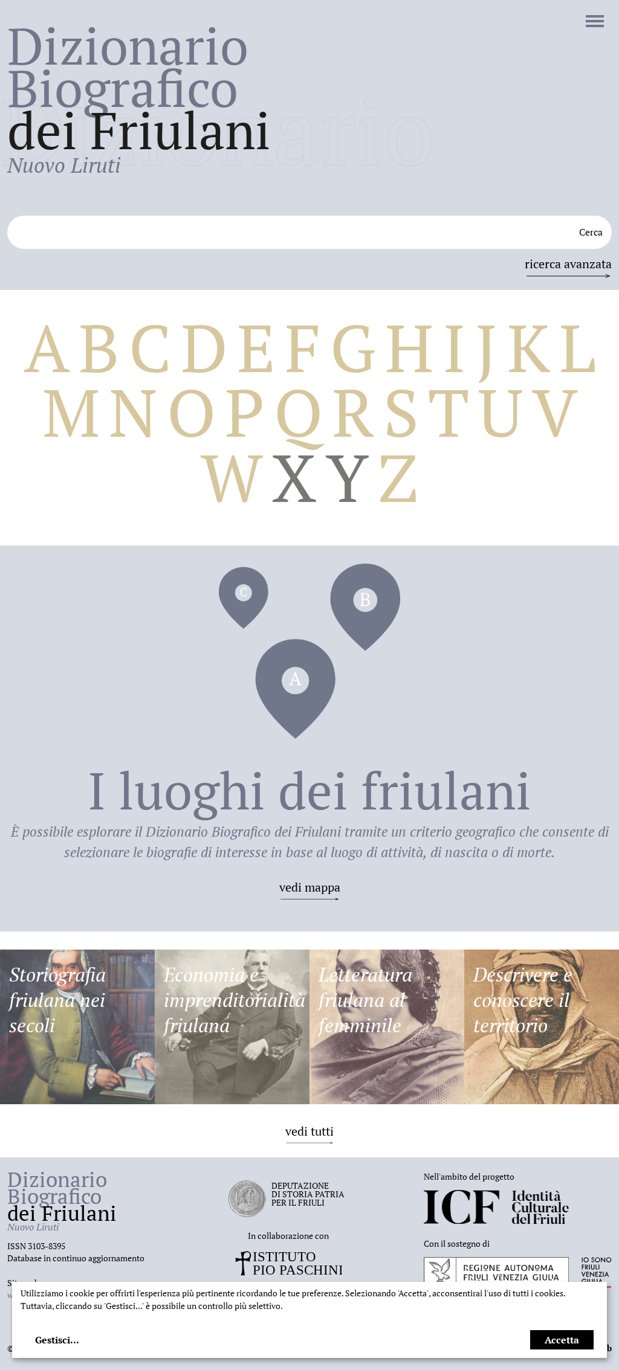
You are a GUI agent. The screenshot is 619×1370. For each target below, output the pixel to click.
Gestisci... (57, 1339)
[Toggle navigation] (595, 22)
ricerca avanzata (568, 264)
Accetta (562, 1339)
